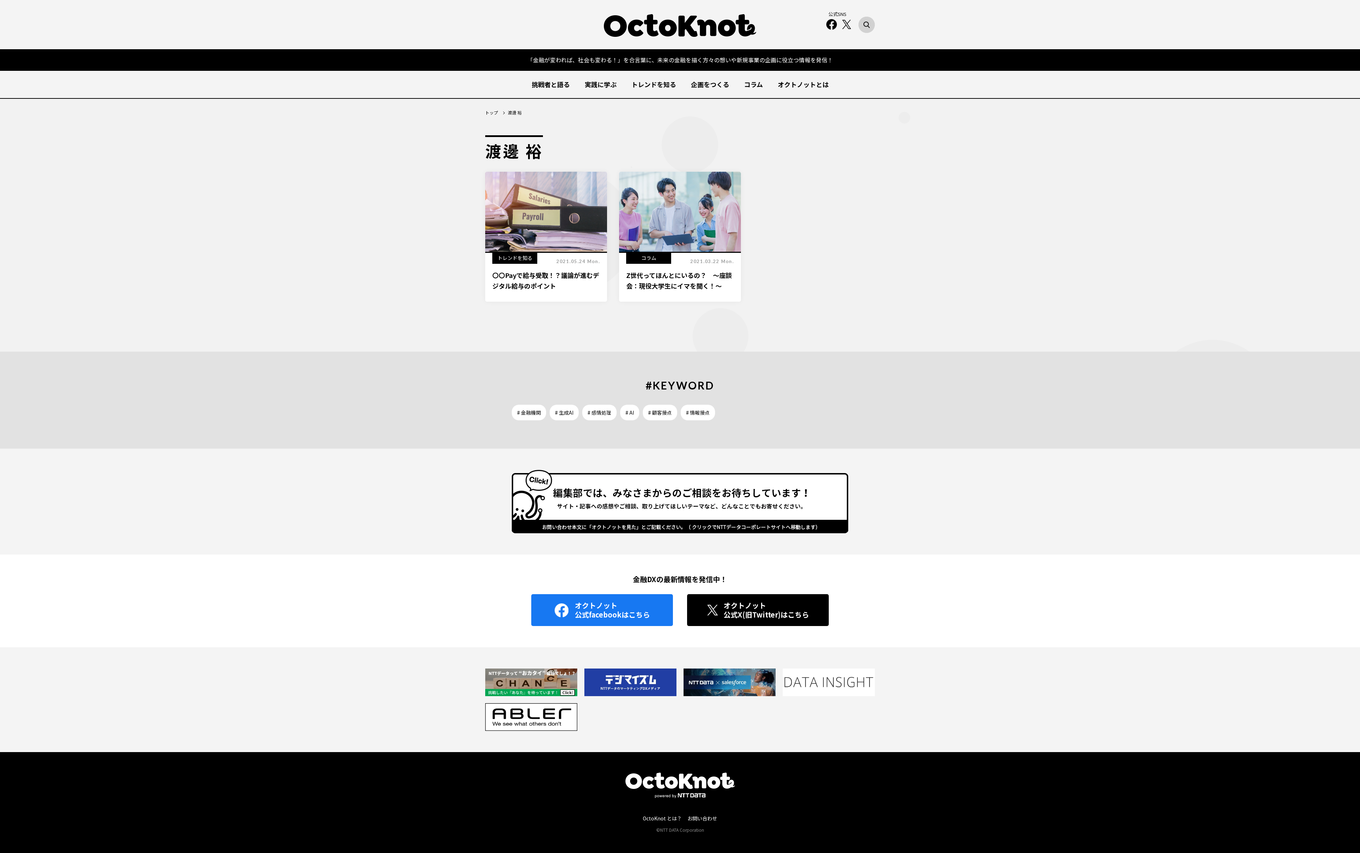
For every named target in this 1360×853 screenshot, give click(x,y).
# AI (629, 412)
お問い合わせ (702, 818)
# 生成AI (564, 412)
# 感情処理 (599, 412)
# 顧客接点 (660, 412)
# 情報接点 (698, 412)
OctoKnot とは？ (662, 818)
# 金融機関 (529, 412)
